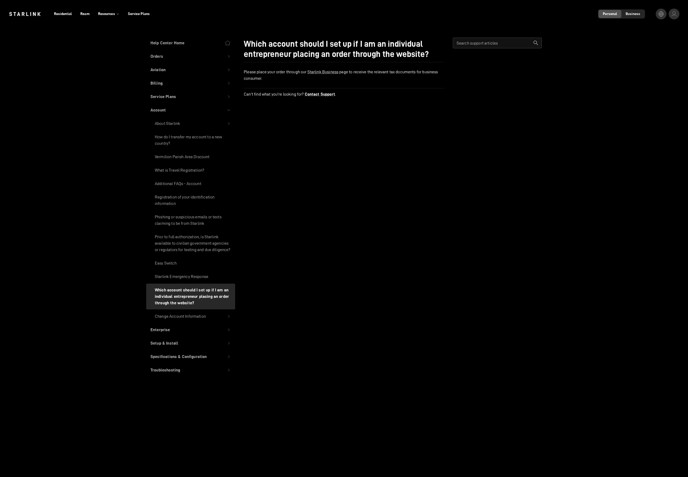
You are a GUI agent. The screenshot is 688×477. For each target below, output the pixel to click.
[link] (25, 14)
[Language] (661, 14)
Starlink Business (323, 72)
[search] (536, 43)
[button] (190, 56)
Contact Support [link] (320, 94)
